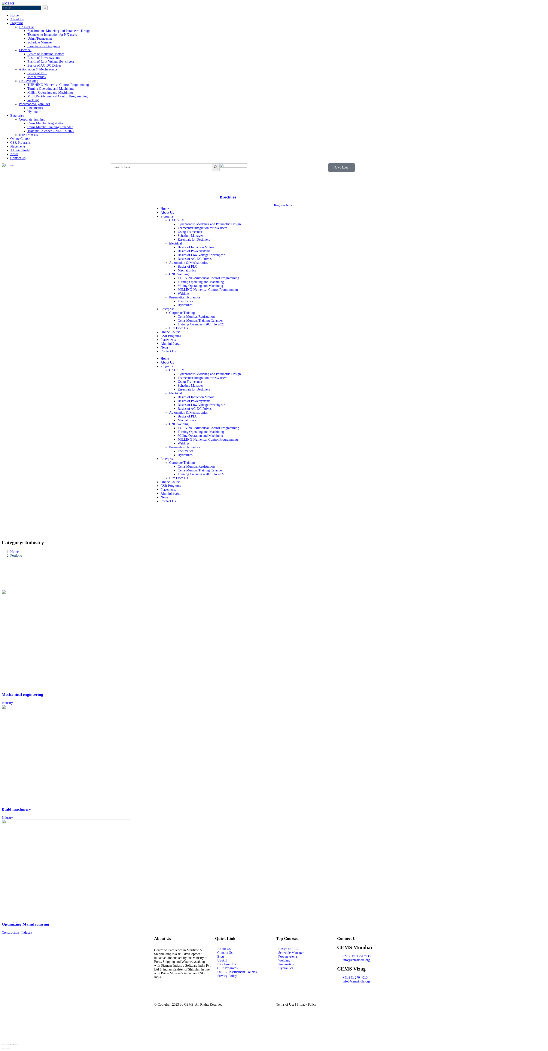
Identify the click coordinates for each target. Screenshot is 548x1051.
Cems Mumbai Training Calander (200, 320)
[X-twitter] (477, 168)
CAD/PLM (177, 220)
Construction (10, 932)
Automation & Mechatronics (188, 262)
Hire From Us (178, 328)
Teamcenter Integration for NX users (202, 228)
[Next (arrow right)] (7, 1048)
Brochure (228, 197)
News (164, 347)
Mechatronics (187, 270)
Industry (7, 703)
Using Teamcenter (190, 232)
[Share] (12, 1044)
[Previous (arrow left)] (3, 1048)
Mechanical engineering (22, 694)
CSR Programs (171, 336)
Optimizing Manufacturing (25, 924)
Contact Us (168, 351)
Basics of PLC (187, 266)
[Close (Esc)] (16, 1044)
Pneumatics (185, 301)
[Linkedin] (465, 168)
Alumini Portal (170, 343)
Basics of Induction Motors (196, 247)
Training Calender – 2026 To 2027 (201, 324)
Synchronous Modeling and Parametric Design (209, 224)
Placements (168, 339)
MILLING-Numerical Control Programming (208, 289)
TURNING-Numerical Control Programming (208, 278)
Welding (183, 293)
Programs (167, 216)
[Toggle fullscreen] (7, 1044)
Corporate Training (182, 313)
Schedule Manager (190, 235)
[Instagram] (454, 168)
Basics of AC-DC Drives (194, 259)
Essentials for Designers (194, 239)
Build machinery (16, 809)
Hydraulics (185, 305)
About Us (167, 212)
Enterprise (167, 309)
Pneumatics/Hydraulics (184, 297)
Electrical (175, 243)
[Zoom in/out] (3, 1044)
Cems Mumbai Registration (196, 316)
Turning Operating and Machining (201, 282)
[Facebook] (442, 168)
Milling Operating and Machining (200, 286)
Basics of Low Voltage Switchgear (201, 255)
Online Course (170, 332)
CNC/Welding (179, 274)
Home (165, 208)
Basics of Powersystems (194, 251)
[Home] (7, 165)
